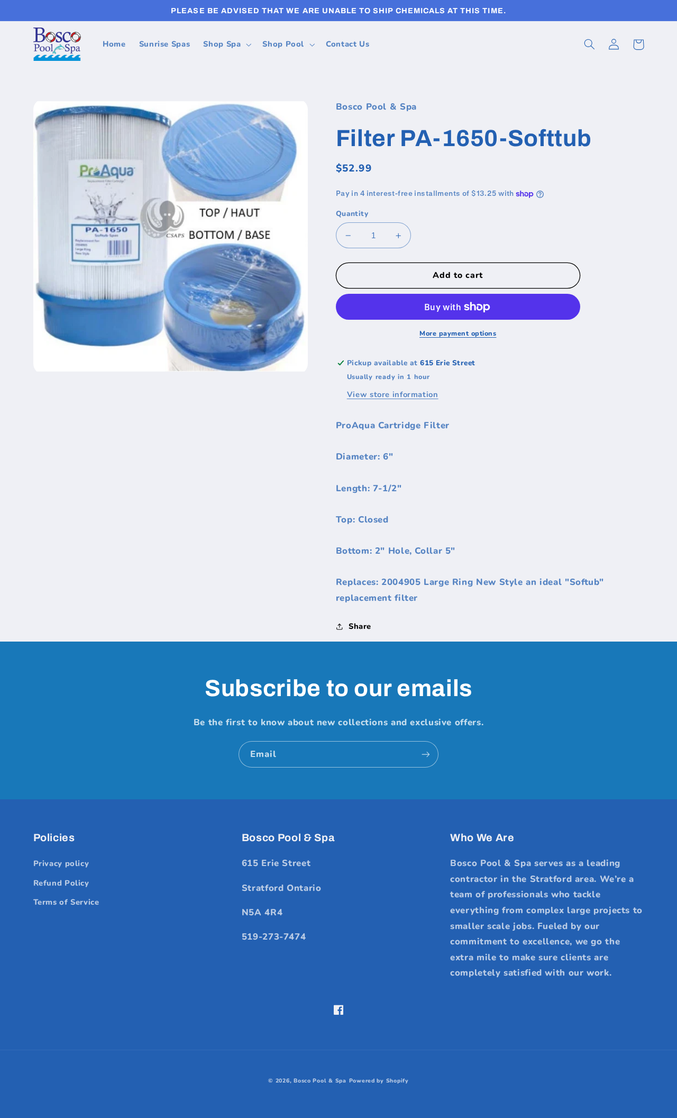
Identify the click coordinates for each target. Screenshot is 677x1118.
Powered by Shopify (379, 1081)
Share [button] (360, 626)
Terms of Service (66, 902)
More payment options (458, 333)
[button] (226, 44)
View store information (392, 394)
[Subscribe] (426, 754)
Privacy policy (61, 863)
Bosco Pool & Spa (320, 1081)
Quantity (352, 214)
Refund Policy (61, 883)
